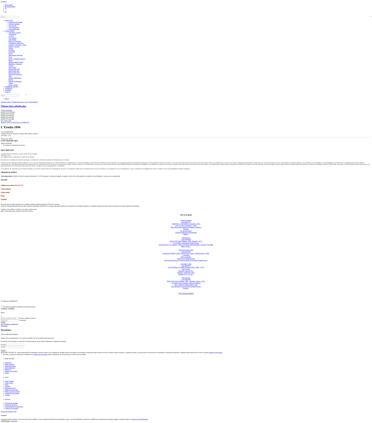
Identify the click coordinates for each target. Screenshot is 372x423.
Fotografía (12, 52)
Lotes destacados (14, 27)
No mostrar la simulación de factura (14, 145)
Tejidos (11, 83)
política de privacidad (215, 352)
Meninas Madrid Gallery (16, 62)
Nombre (3, 345)
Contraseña (22, 320)
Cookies (7, 395)
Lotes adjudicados (14, 29)
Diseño (11, 48)
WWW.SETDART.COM (8, 411)
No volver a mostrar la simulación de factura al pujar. (19, 307)
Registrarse (4, 326)
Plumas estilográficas (15, 78)
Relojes (11, 79)
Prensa (7, 373)
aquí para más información (140, 419)
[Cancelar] (1, 305)
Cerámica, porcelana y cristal (17, 45)
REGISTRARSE (10, 6)
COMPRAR (8, 88)
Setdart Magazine (10, 368)
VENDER (8, 90)
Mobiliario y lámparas (15, 64)
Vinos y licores (13, 85)
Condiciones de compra (12, 393)
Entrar (3, 322)
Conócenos (8, 362)
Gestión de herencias (11, 405)
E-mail (3, 347)
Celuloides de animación (16, 43)
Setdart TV (8, 369)
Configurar (14, 421)
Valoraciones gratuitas (11, 403)
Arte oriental (12, 39)
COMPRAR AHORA (11, 86)
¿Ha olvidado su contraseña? (9, 324)
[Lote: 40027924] (6, 121)
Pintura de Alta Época (15, 74)
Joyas (10, 57)
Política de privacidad (11, 390)
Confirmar (11, 308)
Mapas (11, 60)
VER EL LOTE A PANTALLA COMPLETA (15, 122)
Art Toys (11, 36)
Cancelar (4, 308)
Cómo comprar (6, 189)
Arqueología (12, 34)
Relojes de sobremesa (15, 81)
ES (5, 8)
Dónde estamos (9, 364)
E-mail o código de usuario (27, 318)
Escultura (11, 50)
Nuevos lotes (12, 26)
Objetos (11, 66)
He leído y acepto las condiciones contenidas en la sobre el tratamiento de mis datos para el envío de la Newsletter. (44, 354)
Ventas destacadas (10, 366)
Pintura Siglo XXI (14, 73)
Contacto (7, 92)
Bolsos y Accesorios (15, 41)
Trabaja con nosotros (11, 371)
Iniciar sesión (9, 5)
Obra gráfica (12, 67)
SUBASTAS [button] (9, 20)
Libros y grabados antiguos (17, 59)
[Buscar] (370, 16)
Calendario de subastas (15, 22)
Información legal (10, 388)
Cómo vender (5, 192)
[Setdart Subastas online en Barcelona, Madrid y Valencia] (4, 1)
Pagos (3, 196)
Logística (4, 199)
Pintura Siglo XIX (14, 69)
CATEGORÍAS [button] (10, 31)
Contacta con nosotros (11, 408)
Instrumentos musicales (16, 55)
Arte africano (13, 38)
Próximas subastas (14, 24)
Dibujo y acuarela (14, 46)
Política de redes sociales (12, 391)
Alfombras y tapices (15, 32)
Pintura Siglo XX (14, 71)
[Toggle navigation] (1, 15)
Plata (10, 76)
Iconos (11, 53)
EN (6, 12)
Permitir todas (5, 421)
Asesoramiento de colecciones (14, 406)
